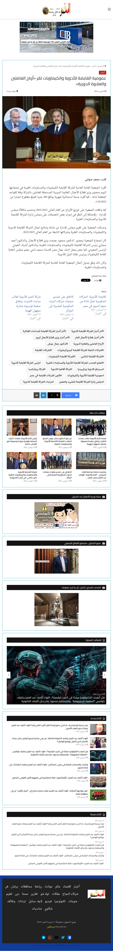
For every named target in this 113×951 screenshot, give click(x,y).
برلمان (14, 886)
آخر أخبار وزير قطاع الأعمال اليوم (52, 337)
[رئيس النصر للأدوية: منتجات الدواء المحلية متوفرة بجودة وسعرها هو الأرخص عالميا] (22, 427)
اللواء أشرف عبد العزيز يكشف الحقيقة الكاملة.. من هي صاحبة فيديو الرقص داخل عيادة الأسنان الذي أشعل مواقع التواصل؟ (50, 739)
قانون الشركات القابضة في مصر (45, 375)
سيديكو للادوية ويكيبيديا (90, 369)
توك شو (44, 894)
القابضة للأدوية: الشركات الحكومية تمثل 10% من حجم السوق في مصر (92, 301)
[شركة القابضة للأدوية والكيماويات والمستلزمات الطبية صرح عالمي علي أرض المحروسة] (22, 460)
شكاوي (48, 908)
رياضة (38, 886)
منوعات (72, 901)
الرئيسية (100, 66)
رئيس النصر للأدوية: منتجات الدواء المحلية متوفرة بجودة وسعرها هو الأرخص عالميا (22, 441)
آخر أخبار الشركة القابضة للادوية (87, 331)
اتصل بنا (36, 945)
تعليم (9, 894)
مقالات (56, 894)
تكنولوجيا (60, 901)
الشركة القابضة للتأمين (92, 356)
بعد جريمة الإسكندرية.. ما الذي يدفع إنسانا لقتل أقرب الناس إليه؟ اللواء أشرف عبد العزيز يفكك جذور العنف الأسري (49, 726)
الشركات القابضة (43, 350)
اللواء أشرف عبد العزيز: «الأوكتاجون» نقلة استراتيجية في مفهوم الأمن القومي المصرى (50, 778)
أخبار (94, 66)
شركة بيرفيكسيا (36, 369)
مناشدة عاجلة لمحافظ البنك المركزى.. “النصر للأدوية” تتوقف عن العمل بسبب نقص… (92, 474)
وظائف (11, 901)
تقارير (34, 894)
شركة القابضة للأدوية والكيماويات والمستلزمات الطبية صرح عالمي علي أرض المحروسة (23, 474)
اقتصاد (67, 886)
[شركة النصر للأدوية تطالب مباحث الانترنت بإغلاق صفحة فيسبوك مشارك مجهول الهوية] (91, 427)
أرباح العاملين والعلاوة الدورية (88, 344)
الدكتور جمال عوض (57, 344)
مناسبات (37, 908)
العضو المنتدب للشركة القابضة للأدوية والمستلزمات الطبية (74, 363)
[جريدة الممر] (56, 9)
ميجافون (51, 927)
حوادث (49, 886)
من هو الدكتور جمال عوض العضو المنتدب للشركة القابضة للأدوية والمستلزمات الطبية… (57, 441)
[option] (56, 675)
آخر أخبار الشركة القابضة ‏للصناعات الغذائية (44, 331)
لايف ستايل (35, 901)
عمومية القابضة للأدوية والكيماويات (85, 375)
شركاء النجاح (70, 894)
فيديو (48, 901)
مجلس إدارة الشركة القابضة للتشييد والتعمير (81, 382)
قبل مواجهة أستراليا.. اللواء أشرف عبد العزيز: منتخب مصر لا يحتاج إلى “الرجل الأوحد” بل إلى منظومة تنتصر (49, 792)
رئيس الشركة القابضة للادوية (25, 363)
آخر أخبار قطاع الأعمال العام (89, 337)
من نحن (44, 945)
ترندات (22, 901)
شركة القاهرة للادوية (61, 369)
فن (6, 886)
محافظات (26, 886)
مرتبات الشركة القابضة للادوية (37, 382)
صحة (25, 894)
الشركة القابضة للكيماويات (61, 356)
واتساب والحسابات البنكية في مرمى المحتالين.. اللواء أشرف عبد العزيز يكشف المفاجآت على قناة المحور (48, 766)
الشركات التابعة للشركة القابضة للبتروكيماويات (80, 350)
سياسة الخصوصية (72, 945)
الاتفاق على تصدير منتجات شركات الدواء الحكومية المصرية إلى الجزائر (61, 304)
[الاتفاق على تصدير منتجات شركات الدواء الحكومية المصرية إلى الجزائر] (56, 460)
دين (17, 894)
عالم (57, 886)
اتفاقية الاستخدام (56, 945)
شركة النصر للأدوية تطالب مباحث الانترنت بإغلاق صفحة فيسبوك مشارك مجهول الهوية (26, 304)
